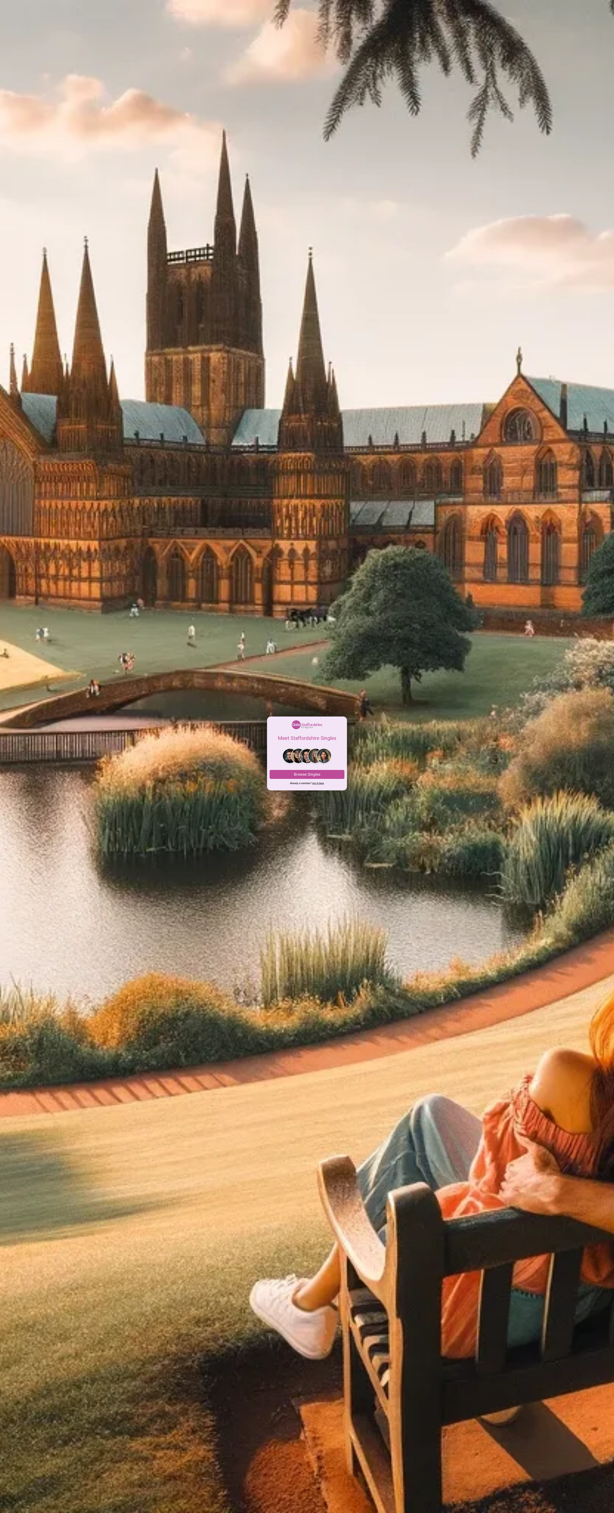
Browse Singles (307, 774)
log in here (318, 783)
